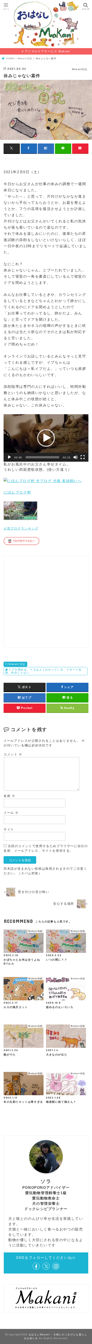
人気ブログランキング (21, 528)
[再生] (9, 457)
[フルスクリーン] (82, 457)
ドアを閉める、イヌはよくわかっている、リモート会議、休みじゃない (43, 671)
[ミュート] (75, 457)
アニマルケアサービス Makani (47, 51)
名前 (9, 796)
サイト (9, 829)
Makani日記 (17, 664)
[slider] (42, 457)
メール (11, 812)
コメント (13, 754)
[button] (46, 438)
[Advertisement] (46, 601)
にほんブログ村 (17, 492)
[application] (46, 438)
